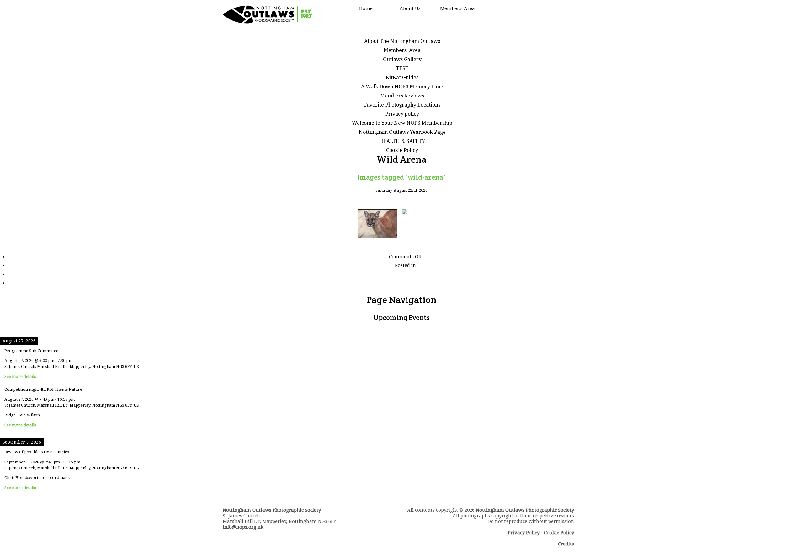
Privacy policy (402, 114)
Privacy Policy (524, 532)
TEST (402, 68)
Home (366, 8)
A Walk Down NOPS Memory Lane (402, 87)
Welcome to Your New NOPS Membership (402, 123)
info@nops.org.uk (243, 527)
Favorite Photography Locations (402, 105)
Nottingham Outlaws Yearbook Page (402, 132)
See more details (20, 376)
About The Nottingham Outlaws (402, 41)
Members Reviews (402, 96)
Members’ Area (457, 8)
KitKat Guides (402, 78)
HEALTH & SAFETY (402, 141)
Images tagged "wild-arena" (401, 177)
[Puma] (377, 224)
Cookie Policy (402, 150)
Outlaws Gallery (402, 59)
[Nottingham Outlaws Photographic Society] (273, 23)
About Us (410, 8)
